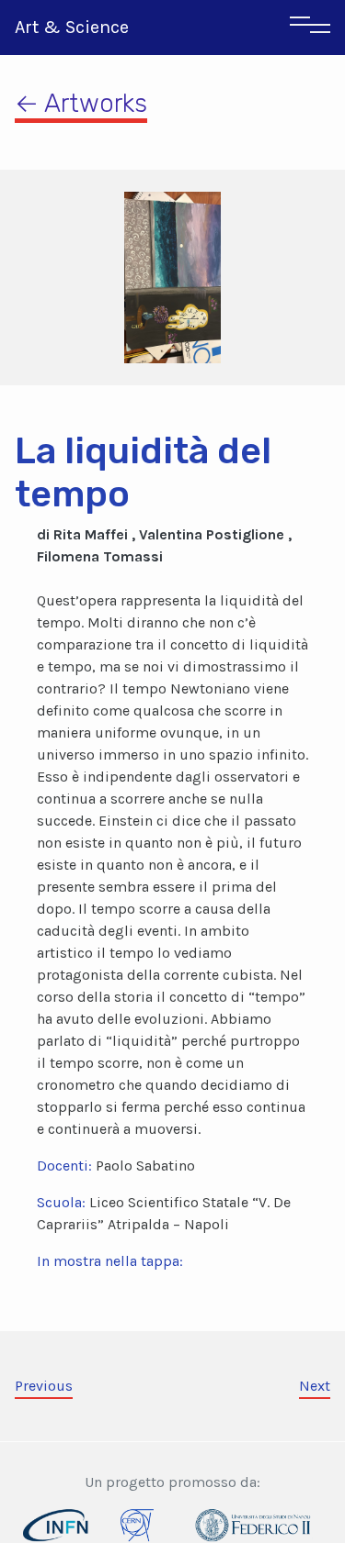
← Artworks (81, 103)
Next (314, 1385)
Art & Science (72, 27)
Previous (44, 1385)
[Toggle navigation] (310, 27)
